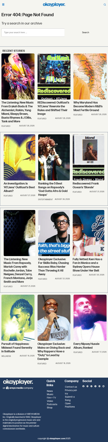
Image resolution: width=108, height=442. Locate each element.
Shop (49, 407)
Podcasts (52, 404)
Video (50, 401)
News (50, 391)
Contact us (71, 387)
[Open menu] (3, 5)
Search (85, 32)
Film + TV (51, 397)
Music (50, 394)
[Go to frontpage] (54, 4)
